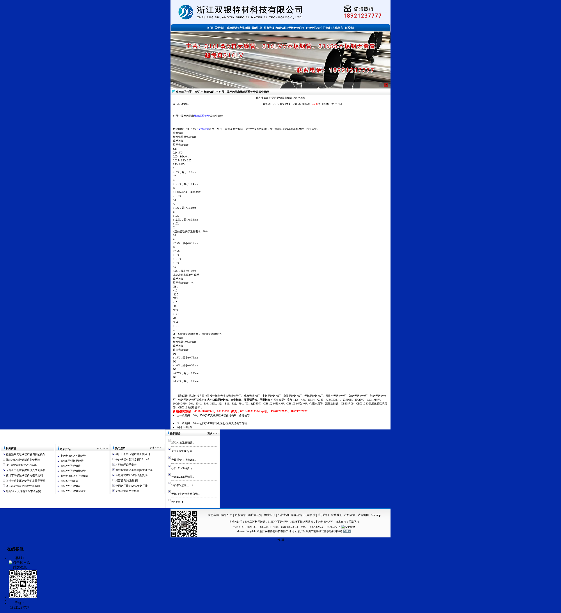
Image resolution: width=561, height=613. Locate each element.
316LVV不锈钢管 (70, 465)
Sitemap (376, 515)
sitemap (241, 531)
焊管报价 (269, 515)
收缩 (280, 539)
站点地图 (363, 515)
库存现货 (296, 515)
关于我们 (323, 515)
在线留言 (350, 515)
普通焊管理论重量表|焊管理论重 (134, 470)
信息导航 (213, 515)
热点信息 (240, 515)
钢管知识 (209, 91)
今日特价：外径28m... (183, 459)
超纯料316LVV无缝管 (73, 455)
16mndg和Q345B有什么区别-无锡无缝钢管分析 (220, 423)
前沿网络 (354, 521)
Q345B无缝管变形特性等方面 (22, 486)
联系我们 (337, 515)
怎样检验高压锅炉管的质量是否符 (25, 480)
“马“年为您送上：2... (183, 485)
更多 (99, 448)
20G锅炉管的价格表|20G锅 (21, 464)
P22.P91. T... (178, 502)
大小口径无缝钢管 (217, 399)
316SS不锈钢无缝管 (72, 460)
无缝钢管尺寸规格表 (127, 491)
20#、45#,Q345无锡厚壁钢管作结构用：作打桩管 (221, 415)
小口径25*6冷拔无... (182, 468)
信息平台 (227, 515)
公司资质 (310, 515)
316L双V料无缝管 (255, 521)
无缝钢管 (204, 129)
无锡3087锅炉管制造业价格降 (22, 459)
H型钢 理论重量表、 (127, 464)
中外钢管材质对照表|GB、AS (132, 459)
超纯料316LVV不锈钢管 (74, 475)
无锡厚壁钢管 (202, 115)
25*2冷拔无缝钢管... (182, 442)
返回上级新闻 (184, 427)
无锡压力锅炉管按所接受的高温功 (25, 470)
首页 (197, 91)
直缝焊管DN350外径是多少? (131, 475)
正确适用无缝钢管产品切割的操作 (25, 454)
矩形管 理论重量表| (126, 480)
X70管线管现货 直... (182, 451)
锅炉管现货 (255, 515)
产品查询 (283, 515)
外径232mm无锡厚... (182, 476)
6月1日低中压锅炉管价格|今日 (132, 454)
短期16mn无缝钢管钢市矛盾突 (23, 491)
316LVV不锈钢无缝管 (73, 470)
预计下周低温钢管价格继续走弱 (24, 475)
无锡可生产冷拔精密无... (185, 493)
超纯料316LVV (324, 521)
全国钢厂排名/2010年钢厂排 (131, 485)
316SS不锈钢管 (69, 480)
